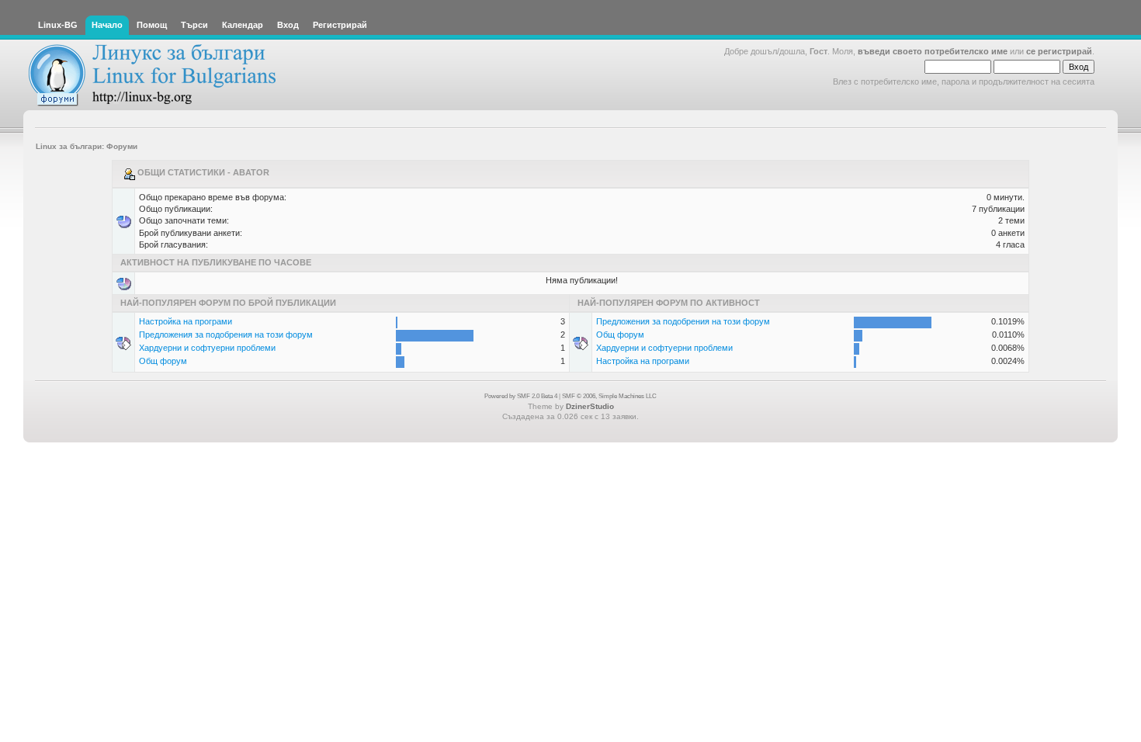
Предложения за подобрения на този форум (226, 334)
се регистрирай (1059, 51)
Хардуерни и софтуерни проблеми (207, 347)
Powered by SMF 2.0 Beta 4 (520, 396)
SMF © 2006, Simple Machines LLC (609, 396)
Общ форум (163, 361)
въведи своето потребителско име (932, 51)
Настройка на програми (185, 321)
